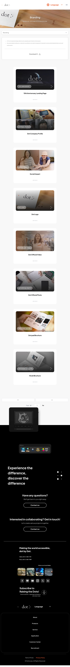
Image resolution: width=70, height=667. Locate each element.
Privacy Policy (40, 657)
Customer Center (35, 642)
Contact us (35, 505)
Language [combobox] (54, 5)
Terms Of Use (29, 657)
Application (35, 636)
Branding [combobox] (6, 33)
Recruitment (35, 648)
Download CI (33, 54)
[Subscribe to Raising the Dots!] (44, 592)
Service (35, 630)
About (35, 617)
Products (35, 623)
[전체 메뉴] (67, 5)
